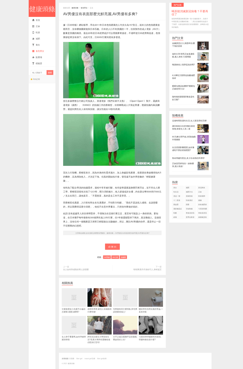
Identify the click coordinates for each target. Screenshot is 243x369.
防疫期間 (201, 196)
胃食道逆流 (190, 213)
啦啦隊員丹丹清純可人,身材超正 (147, 269)
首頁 (38, 19)
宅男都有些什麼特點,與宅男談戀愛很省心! (125, 310)
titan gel (79, 358)
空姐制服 (189, 208)
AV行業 (115, 257)
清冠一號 (176, 196)
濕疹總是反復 (177, 209)
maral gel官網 (90, 358)
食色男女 (40, 50)
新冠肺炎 (201, 187)
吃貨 (38, 32)
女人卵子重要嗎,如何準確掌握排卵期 (74, 338)
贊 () (113, 246)
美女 (175, 187)
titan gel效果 (102, 358)
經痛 (175, 217)
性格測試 (189, 200)
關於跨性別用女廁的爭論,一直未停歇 (151, 310)
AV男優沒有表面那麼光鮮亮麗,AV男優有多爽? (100, 13)
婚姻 (200, 200)
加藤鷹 (123, 257)
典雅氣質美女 (202, 217)
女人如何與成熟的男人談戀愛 (76, 269)
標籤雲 (39, 63)
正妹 (38, 26)
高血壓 (175, 204)
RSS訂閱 (36, 79)
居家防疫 (189, 196)
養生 (38, 44)
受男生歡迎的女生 (190, 217)
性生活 (175, 191)
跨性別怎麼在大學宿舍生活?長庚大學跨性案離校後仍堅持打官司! (98, 339)
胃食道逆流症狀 (202, 213)
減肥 (38, 38)
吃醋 (175, 213)
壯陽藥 (71, 358)
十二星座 (176, 200)
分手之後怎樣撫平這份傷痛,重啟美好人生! (125, 338)
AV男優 (107, 257)
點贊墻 (39, 57)
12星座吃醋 (202, 208)
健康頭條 (42, 8)
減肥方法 (189, 191)
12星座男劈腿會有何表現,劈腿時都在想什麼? (150, 338)
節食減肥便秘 (202, 204)
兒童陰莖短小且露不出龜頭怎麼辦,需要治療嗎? (73, 310)
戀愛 (187, 204)
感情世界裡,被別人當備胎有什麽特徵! (99, 310)
